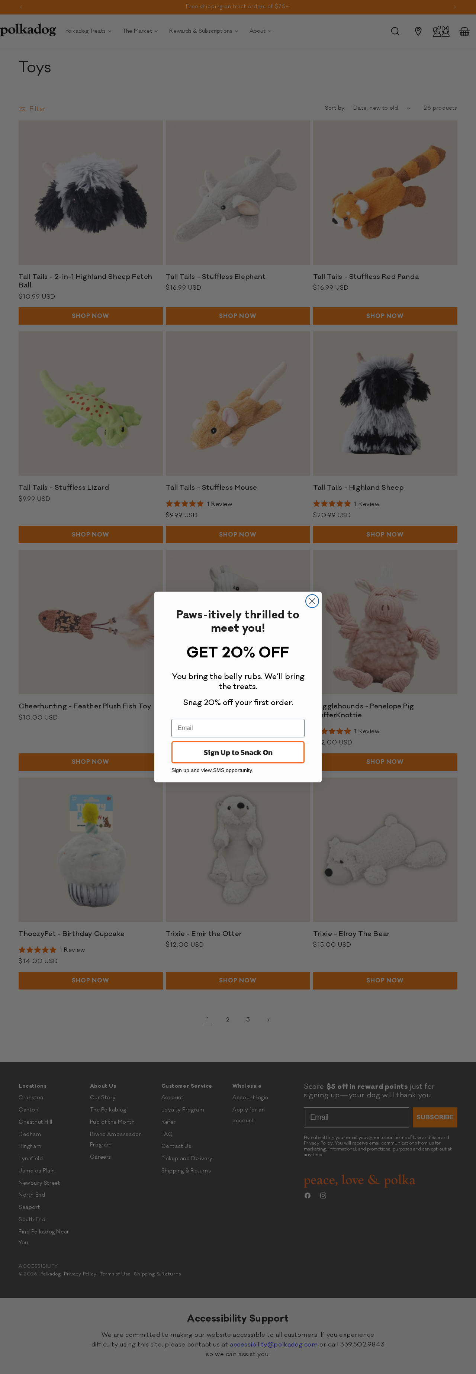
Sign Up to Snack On (238, 752)
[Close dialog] (312, 601)
